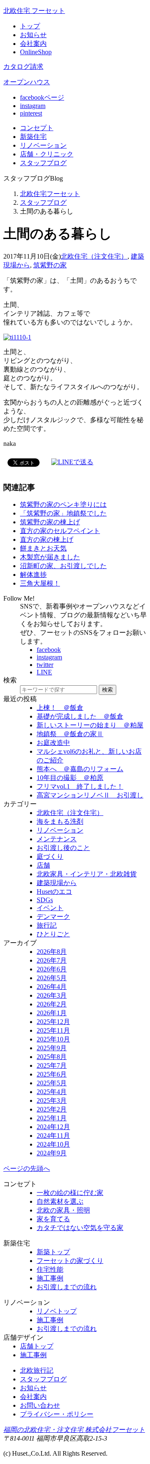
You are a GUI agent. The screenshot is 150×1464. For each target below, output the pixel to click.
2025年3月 (52, 1100)
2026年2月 (52, 1004)
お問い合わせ (40, 1405)
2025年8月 (52, 1056)
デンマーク (53, 916)
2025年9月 (52, 1047)
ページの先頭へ (26, 1168)
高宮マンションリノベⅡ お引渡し (90, 795)
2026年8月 (52, 951)
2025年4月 (52, 1091)
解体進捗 (33, 574)
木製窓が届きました (50, 557)
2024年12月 (53, 1126)
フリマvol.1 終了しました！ (80, 786)
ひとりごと (53, 934)
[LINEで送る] (72, 461)
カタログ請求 (23, 66)
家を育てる (53, 1219)
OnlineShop (36, 51)
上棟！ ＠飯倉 (60, 707)
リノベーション (60, 830)
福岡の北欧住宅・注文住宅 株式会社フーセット (74, 1429)
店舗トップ (36, 1346)
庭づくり (50, 856)
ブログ (43, 162)
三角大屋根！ (40, 583)
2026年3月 (52, 995)
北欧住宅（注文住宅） (94, 256)
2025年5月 (52, 1083)
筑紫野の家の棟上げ (50, 522)
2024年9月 (52, 1153)
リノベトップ (57, 1311)
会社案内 (33, 43)
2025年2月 (52, 1109)
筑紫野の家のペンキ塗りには (63, 504)
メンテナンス (57, 839)
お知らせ (33, 34)
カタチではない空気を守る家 (80, 1227)
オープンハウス (26, 82)
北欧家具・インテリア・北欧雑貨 (87, 874)
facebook (49, 649)
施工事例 (50, 1278)
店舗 (46, 154)
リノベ (43, 145)
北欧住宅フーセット (50, 193)
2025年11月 (53, 1030)
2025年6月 (52, 1074)
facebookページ (42, 97)
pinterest (31, 113)
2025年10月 (53, 1039)
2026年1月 (52, 1012)
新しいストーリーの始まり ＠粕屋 (90, 725)
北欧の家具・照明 (63, 1210)
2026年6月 (52, 969)
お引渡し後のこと (63, 847)
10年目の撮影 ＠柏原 (70, 777)
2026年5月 (52, 977)
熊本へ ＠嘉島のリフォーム (80, 768)
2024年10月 (53, 1144)
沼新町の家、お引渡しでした (63, 565)
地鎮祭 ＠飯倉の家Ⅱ (70, 733)
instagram (32, 105)
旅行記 (47, 925)
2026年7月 (52, 960)
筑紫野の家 (50, 265)
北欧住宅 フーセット (34, 10)
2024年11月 (53, 1135)
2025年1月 (52, 1118)
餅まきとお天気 (43, 548)
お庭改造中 (53, 742)
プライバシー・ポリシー (56, 1414)
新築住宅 (33, 136)
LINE (44, 672)
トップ (30, 26)
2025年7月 (52, 1065)
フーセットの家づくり (70, 1260)
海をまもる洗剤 (60, 821)
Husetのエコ (54, 891)
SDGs (45, 899)
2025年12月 (53, 1021)
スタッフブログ (43, 202)
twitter (45, 664)
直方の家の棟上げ (46, 539)
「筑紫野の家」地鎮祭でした (63, 513)
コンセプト (36, 127)
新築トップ (53, 1251)
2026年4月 (52, 986)
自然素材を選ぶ (60, 1201)
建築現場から (57, 882)
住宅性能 (50, 1269)
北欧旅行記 (36, 1370)
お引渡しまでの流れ (67, 1286)
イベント (50, 907)
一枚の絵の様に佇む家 (70, 1192)
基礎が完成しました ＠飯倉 (80, 716)
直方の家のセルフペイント (60, 530)
